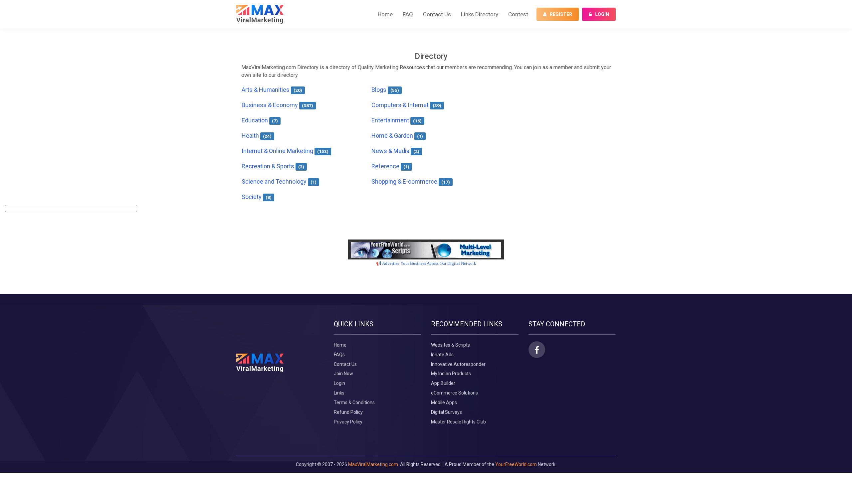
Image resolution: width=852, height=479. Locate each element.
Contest (518, 14)
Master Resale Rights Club (458, 421)
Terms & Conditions (354, 402)
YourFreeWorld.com (516, 464)
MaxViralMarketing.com (373, 464)
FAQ (408, 14)
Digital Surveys (446, 412)
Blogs (385, 89)
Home (385, 14)
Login (602, 14)
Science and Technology (279, 181)
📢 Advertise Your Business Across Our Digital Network (426, 263)
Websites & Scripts (450, 345)
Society (257, 196)
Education (260, 120)
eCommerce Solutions (454, 393)
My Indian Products (451, 373)
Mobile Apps (444, 402)
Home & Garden (397, 135)
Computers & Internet (406, 104)
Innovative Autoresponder (458, 364)
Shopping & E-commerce (410, 181)
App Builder (443, 383)
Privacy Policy (348, 421)
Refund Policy (348, 412)
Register (561, 14)
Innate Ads (442, 354)
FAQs (339, 354)
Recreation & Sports (273, 166)
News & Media (395, 150)
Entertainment (396, 120)
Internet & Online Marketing (285, 150)
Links (339, 393)
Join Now (343, 373)
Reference (390, 166)
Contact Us (437, 14)
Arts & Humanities (272, 89)
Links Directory (479, 14)
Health (257, 135)
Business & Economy (277, 104)
